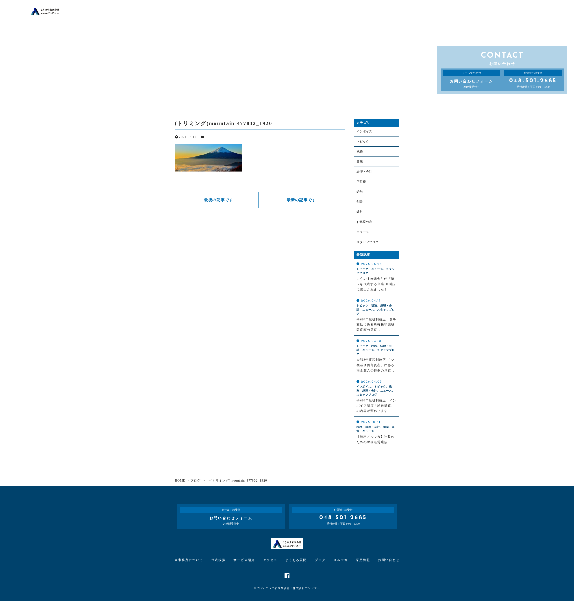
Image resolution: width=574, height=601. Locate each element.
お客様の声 (364, 222)
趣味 (360, 161)
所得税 (361, 181)
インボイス (364, 131)
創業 (360, 201)
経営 (360, 212)
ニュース (363, 232)
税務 (360, 151)
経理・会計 (364, 171)
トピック (363, 141)
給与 (360, 192)
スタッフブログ (367, 242)
